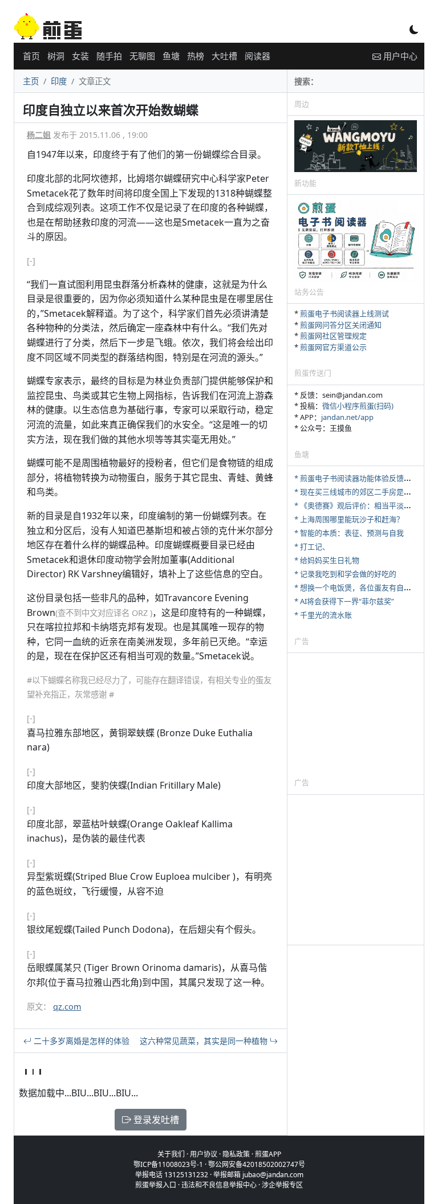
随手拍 (109, 56)
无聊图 (142, 56)
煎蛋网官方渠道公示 (333, 347)
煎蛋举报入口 (155, 1185)
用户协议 (203, 1154)
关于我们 (171, 1154)
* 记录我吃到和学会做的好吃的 (345, 574)
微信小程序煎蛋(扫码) (358, 406)
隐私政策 (236, 1154)
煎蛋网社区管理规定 (333, 335)
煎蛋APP (268, 1154)
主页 (31, 81)
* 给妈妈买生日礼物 (326, 560)
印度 (59, 81)
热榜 (195, 56)
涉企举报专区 (282, 1185)
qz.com (67, 1006)
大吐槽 (224, 56)
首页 (31, 56)
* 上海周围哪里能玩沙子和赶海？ (349, 519)
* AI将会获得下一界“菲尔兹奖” (344, 601)
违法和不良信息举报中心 (219, 1185)
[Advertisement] (355, 715)
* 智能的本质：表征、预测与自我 (349, 533)
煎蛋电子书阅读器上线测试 (344, 313)
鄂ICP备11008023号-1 (168, 1164)
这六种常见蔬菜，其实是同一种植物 (205, 1040)
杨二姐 (39, 134)
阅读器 (257, 56)
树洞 (55, 56)
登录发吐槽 (155, 1119)
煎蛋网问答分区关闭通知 (341, 325)
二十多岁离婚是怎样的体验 (80, 1040)
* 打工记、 (312, 546)
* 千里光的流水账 (323, 615)
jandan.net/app (347, 417)
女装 (80, 56)
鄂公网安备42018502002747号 (256, 1164)
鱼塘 (171, 56)
